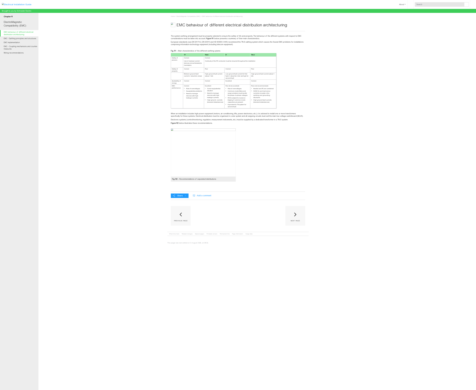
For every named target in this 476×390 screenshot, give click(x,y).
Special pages (199, 234)
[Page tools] (411, 4)
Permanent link (225, 234)
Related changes (187, 234)
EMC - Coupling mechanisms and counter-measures (21, 47)
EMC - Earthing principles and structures (20, 38)
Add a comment (204, 195)
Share (180, 196)
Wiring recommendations (14, 53)
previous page (181, 220)
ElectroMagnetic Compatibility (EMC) (188, 16)
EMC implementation (12, 42)
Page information (237, 234)
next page (295, 220)
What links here (174, 234)
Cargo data (249, 234)
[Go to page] (466, 4)
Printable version (212, 234)
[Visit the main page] (16, 4)
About (401, 4)
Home (173, 16)
